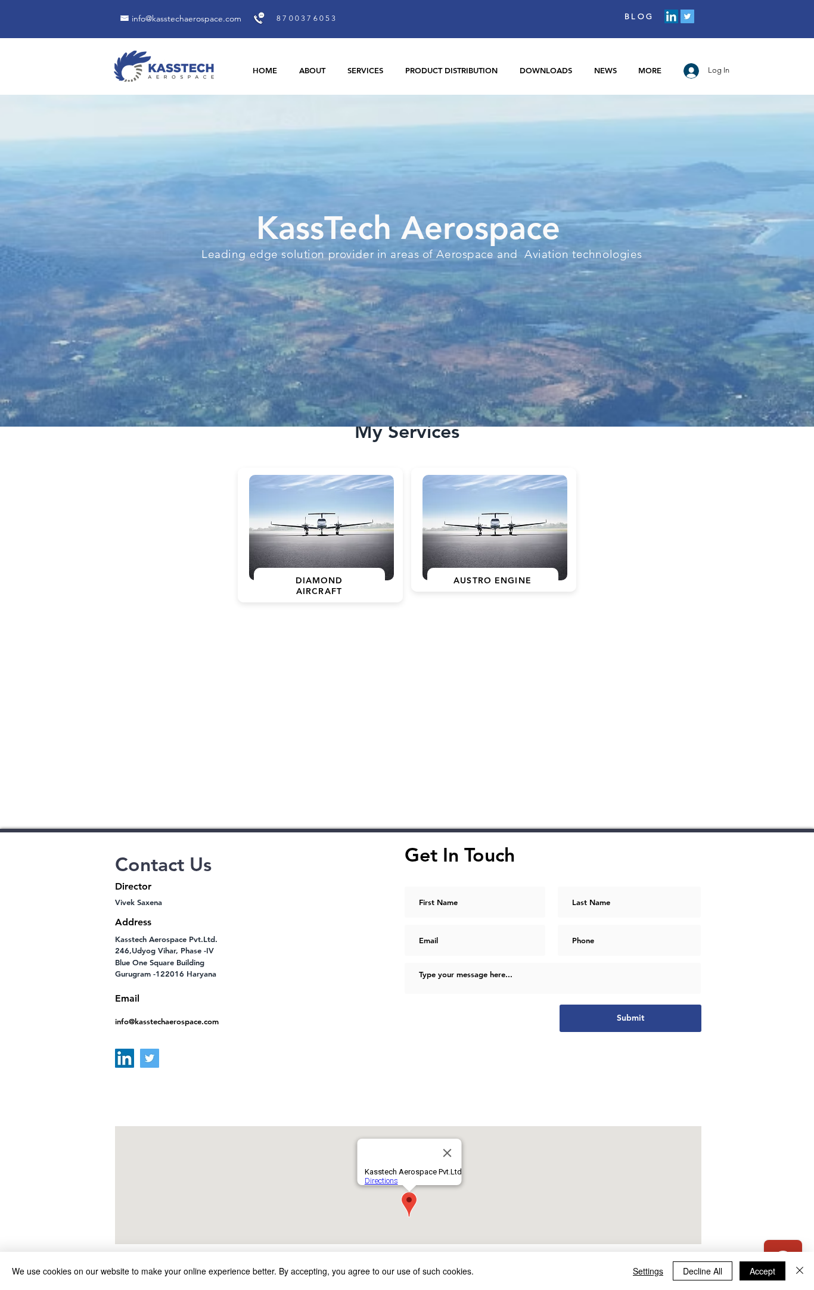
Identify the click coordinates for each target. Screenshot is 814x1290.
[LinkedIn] (671, 16)
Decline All (702, 1271)
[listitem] (320, 535)
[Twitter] (687, 16)
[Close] (800, 1270)
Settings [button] (648, 1271)
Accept (762, 1271)
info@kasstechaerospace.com (186, 18)
